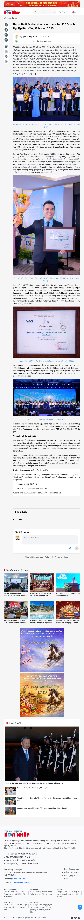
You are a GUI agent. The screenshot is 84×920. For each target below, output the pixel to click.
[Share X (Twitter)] (6, 30)
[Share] (6, 40)
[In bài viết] (6, 56)
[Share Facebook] (6, 25)
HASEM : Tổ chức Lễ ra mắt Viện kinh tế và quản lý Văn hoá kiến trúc (15, 622)
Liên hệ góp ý (69, 875)
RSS (66, 879)
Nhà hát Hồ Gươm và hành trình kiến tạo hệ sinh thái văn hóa (42, 594)
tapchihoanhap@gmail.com (20, 882)
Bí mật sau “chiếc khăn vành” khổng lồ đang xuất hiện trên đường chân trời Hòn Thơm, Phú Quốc (41, 624)
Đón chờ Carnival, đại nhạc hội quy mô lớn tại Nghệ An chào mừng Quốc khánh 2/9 (67, 622)
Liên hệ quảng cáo (71, 869)
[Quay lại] (6, 61)
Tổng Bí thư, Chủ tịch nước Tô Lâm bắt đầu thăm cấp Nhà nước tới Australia (34, 783)
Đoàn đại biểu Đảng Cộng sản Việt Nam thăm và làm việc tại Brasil (42, 808)
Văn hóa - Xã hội (10, 18)
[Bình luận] (6, 46)
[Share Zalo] (6, 35)
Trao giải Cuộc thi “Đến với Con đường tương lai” (68, 594)
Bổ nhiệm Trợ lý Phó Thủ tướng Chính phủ (32, 788)
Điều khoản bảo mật (72, 872)
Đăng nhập (65, 12)
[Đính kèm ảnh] (70, 548)
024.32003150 (19, 879)
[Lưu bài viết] (6, 51)
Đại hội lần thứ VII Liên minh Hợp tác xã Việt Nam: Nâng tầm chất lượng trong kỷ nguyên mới (16, 596)
